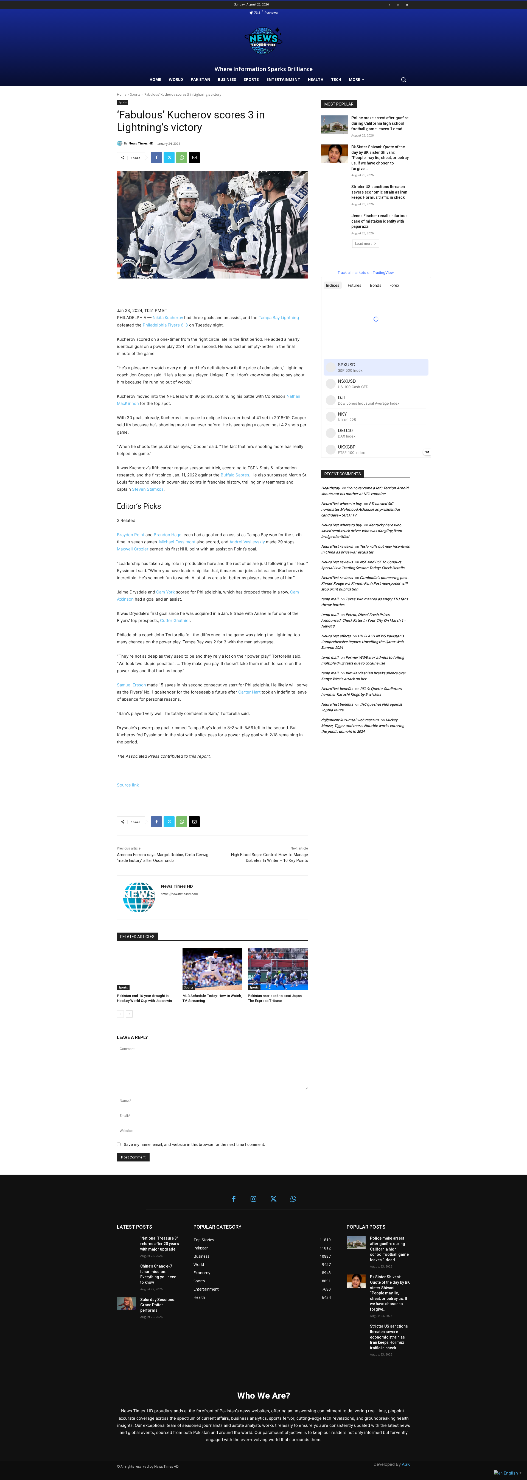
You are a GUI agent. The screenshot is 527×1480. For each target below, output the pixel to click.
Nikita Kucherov (168, 317)
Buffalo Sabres (235, 475)
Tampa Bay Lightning (279, 317)
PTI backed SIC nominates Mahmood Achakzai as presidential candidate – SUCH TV (360, 509)
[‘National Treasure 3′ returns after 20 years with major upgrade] (126, 1242)
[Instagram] (398, 5)
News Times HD (140, 143)
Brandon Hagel (168, 534)
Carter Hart (249, 692)
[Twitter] (407, 5)
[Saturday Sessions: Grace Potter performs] (126, 1304)
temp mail (329, 598)
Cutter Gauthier (175, 620)
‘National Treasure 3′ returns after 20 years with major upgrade (159, 1243)
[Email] (194, 157)
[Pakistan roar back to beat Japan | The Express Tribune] (278, 969)
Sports (135, 94)
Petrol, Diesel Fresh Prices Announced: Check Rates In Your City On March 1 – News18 (363, 620)
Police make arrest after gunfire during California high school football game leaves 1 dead (379, 123)
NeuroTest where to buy (341, 503)
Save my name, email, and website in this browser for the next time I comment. (194, 1144)
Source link (128, 785)
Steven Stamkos (148, 489)
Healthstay (330, 487)
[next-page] (129, 1014)
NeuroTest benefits (337, 688)
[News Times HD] (120, 143)
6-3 (184, 325)
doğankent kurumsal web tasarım (350, 719)
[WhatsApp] (181, 157)
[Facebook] (389, 5)
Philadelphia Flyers (161, 325)
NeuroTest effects (336, 636)
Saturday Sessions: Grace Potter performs (157, 1305)
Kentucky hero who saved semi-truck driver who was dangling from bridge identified (361, 530)
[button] (403, 79)
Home (122, 94)
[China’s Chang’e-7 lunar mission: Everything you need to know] (126, 1270)
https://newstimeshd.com (179, 894)
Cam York (165, 592)
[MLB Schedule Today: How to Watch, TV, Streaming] (213, 969)
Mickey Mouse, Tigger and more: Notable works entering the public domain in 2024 (362, 725)
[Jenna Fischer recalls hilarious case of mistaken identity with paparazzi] (334, 222)
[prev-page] (120, 1014)
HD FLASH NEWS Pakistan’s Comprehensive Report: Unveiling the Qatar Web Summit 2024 (362, 642)
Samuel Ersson (131, 685)
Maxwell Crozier (132, 549)
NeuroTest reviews (337, 546)
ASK (406, 1464)
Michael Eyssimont (177, 541)
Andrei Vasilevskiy (247, 541)
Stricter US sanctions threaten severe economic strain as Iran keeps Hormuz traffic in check (379, 192)
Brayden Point (130, 534)
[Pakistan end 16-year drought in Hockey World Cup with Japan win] (147, 969)
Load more (363, 243)
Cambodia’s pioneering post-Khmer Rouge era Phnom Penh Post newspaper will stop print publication (364, 583)
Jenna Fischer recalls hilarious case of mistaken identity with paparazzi (379, 221)
